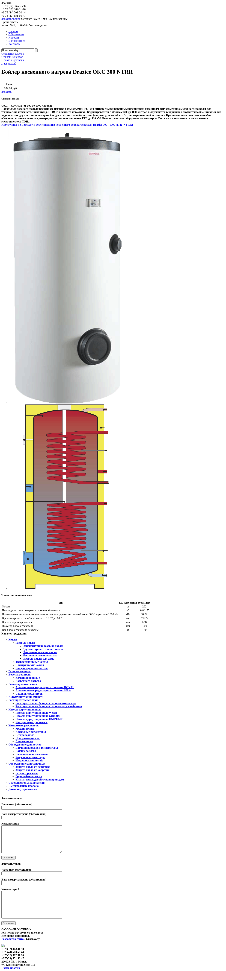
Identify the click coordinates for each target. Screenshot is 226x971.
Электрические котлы (30, 664)
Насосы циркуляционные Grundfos (38, 715)
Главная (13, 31)
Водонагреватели (19, 674)
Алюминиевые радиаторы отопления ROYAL (45, 687)
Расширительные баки (23, 699)
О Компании (16, 34)
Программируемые (28, 738)
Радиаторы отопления (22, 684)
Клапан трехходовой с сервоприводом (40, 779)
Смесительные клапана (23, 785)
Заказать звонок (10, 18)
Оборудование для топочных (26, 763)
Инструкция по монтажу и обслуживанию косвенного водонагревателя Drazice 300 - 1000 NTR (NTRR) (67, 124)
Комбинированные (28, 677)
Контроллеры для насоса (31, 722)
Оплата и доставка (12, 60)
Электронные (24, 741)
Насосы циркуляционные (24, 709)
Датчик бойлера (26, 750)
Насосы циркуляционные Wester (36, 712)
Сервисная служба (12, 53)
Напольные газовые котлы (40, 652)
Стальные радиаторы (29, 693)
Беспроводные (25, 734)
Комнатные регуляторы (23, 725)
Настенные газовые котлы (40, 655)
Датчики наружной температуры (37, 747)
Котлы (12, 639)
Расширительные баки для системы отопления (46, 703)
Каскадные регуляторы (31, 731)
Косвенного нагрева (28, 680)
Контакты (14, 43)
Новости (13, 37)
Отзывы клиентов (12, 56)
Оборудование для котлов (24, 744)
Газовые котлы (25, 642)
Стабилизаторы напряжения (26, 782)
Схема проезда (10, 967)
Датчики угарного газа (22, 789)
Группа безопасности (29, 776)
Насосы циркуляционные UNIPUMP (39, 719)
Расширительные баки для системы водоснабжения (49, 706)
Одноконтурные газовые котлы (43, 645)
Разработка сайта (12, 938)
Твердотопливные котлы (32, 661)
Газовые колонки (19, 671)
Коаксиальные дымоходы (32, 754)
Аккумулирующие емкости (25, 696)
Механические (25, 728)
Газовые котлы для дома (38, 658)
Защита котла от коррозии (32, 769)
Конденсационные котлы (32, 668)
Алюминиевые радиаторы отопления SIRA (43, 690)
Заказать (6, 91)
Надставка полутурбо (29, 760)
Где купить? (8, 63)
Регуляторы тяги (27, 773)
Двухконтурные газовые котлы (43, 649)
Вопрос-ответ (16, 40)
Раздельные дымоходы (30, 757)
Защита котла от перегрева (33, 766)
